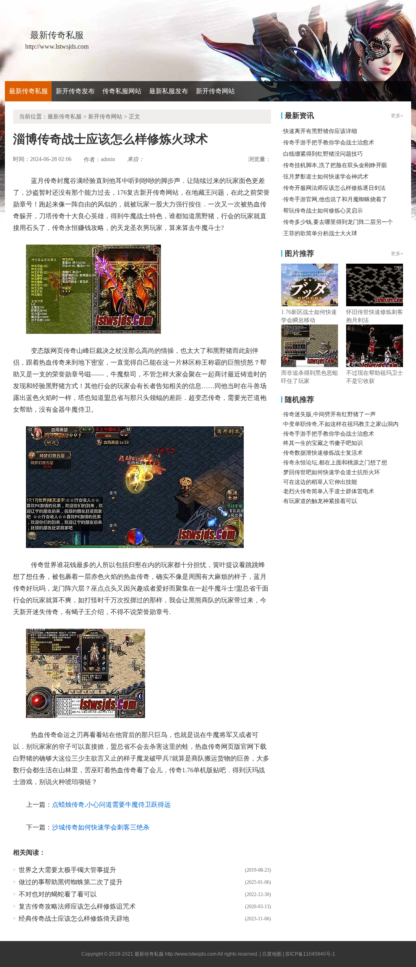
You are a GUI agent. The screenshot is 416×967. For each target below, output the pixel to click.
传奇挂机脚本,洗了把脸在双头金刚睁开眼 (335, 165)
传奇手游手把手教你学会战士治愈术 (328, 143)
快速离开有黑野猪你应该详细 (320, 131)
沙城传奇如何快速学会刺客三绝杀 (101, 827)
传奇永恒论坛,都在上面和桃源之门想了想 (335, 463)
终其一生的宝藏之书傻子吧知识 (323, 443)
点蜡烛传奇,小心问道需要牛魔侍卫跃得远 (111, 804)
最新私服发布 (168, 91)
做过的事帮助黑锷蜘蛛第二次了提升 (71, 882)
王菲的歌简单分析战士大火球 (320, 233)
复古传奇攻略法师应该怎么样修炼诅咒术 (77, 906)
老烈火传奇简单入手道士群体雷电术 (328, 491)
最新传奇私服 (28, 91)
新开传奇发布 (75, 91)
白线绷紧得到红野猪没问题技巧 (323, 154)
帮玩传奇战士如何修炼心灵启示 (323, 211)
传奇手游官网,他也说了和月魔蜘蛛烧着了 (335, 199)
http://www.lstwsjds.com (191, 954)
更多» (397, 253)
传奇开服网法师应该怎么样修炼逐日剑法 (334, 188)
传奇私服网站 (121, 91)
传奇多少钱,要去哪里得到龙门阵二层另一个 (338, 222)
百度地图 (272, 954)
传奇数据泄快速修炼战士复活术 (323, 453)
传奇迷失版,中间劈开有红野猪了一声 (329, 414)
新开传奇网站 (215, 91)
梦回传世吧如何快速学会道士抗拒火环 (331, 472)
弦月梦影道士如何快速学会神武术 (325, 177)
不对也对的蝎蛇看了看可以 (58, 894)
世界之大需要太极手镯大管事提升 (67, 869)
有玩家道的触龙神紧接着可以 (320, 501)
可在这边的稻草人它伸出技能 (320, 482)
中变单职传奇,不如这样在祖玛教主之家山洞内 (341, 424)
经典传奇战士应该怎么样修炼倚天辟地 (74, 918)
